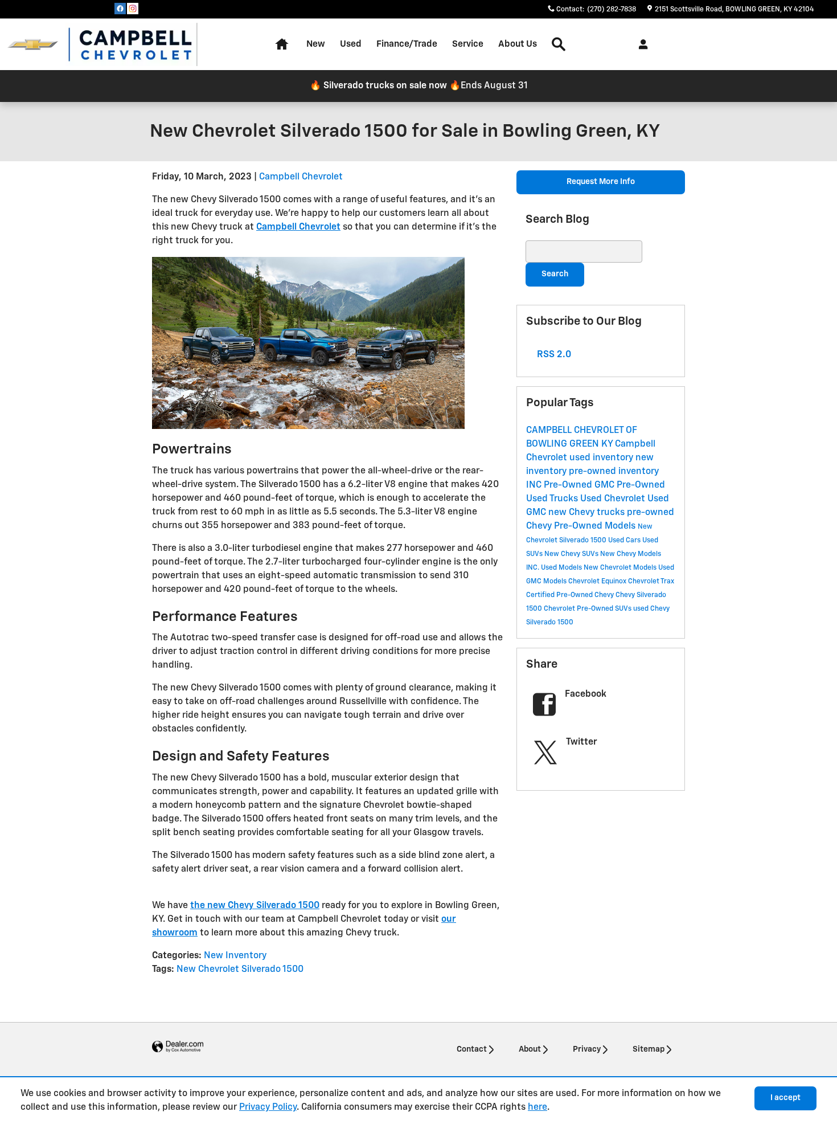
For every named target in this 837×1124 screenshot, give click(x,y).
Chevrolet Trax (651, 581)
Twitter (581, 742)
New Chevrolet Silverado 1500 (240, 969)
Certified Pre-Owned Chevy (571, 595)
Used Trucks (553, 499)
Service (467, 44)
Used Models (562, 568)
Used (351, 44)
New (315, 44)
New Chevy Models (630, 554)
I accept (785, 1098)
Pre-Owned (641, 485)
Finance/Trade (406, 44)
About (530, 1049)
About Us (517, 44)
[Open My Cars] (640, 44)
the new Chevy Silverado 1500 (254, 905)
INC (535, 485)
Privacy (587, 1049)
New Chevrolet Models (621, 568)
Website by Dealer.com (177, 1047)
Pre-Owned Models (596, 526)
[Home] (33, 44)
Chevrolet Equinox (598, 581)
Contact (472, 1049)
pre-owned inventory (614, 471)
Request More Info (601, 182)
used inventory (602, 458)
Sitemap (648, 1049)
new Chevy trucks (587, 512)
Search (554, 274)
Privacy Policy (268, 1107)
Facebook (585, 694)
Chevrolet (560, 609)
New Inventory (235, 955)
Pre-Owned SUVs (605, 609)
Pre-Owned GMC (580, 485)
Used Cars (625, 540)
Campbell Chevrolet (301, 177)
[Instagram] (132, 8)
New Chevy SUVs (572, 554)
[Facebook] (120, 8)
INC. (533, 568)
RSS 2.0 (553, 354)
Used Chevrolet (613, 499)
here (537, 1107)
